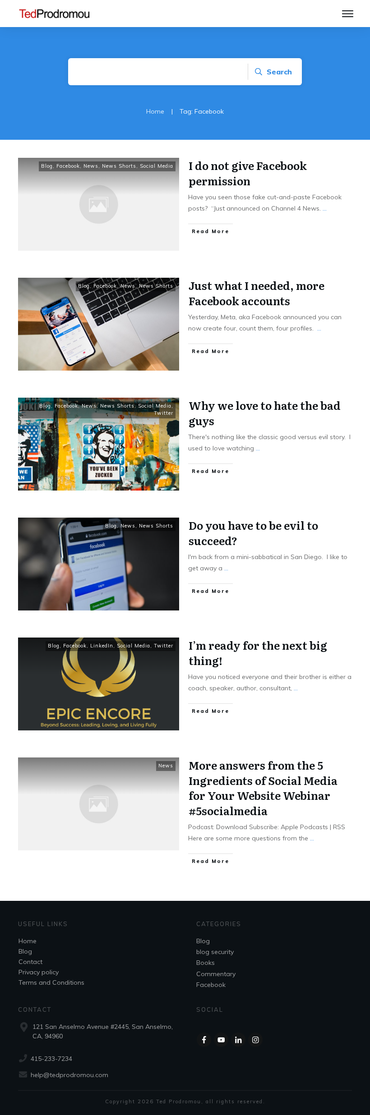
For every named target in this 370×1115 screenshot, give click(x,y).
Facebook (68, 166)
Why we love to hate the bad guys (265, 412)
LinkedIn (101, 645)
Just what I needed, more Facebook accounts (256, 292)
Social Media (156, 166)
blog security (215, 952)
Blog (47, 166)
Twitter (163, 413)
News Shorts (119, 166)
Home (27, 941)
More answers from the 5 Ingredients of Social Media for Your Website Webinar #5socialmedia (263, 787)
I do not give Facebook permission (248, 172)
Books (205, 963)
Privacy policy (38, 972)
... (325, 208)
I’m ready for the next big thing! (258, 652)
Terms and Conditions (51, 982)
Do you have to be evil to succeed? (253, 532)
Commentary (216, 974)
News (90, 166)
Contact (30, 962)
